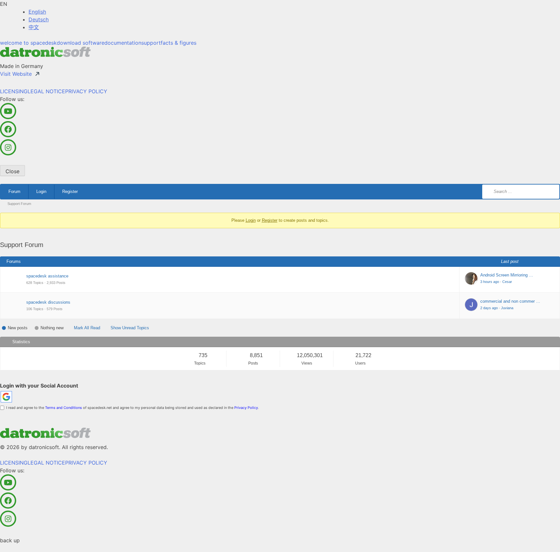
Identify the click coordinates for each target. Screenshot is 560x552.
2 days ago (489, 308)
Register (70, 191)
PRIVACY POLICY (86, 91)
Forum (14, 191)
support (151, 42)
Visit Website (16, 74)
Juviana (507, 308)
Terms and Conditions (63, 407)
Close (12, 171)
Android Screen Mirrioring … (506, 275)
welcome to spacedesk (28, 42)
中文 (34, 27)
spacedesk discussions (48, 302)
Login (41, 191)
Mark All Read (87, 327)
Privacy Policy (246, 407)
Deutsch (39, 19)
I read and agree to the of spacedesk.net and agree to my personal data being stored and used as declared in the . (131, 407)
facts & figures (178, 42)
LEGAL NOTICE (46, 91)
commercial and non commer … (510, 301)
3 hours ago (489, 282)
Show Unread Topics (130, 327)
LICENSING (14, 91)
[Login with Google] (6, 396)
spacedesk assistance (47, 276)
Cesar (507, 282)
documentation (122, 42)
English (37, 11)
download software (80, 42)
